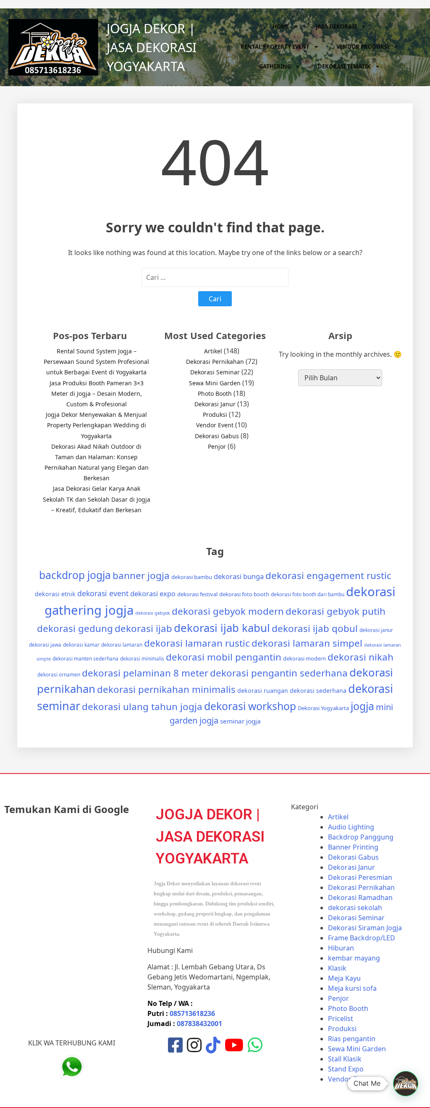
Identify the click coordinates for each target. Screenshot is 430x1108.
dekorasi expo (153, 593)
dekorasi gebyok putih (335, 611)
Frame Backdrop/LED (361, 937)
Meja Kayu (344, 978)
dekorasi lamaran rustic (197, 643)
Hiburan (341, 948)
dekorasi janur (376, 629)
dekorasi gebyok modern (228, 611)
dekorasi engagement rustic (328, 575)
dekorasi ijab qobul (315, 628)
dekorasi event (102, 593)
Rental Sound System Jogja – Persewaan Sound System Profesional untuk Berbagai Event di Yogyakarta (96, 361)
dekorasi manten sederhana (85, 658)
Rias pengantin (351, 1038)
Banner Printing (353, 847)
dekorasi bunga (239, 576)
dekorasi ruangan (262, 691)
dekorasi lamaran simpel (307, 643)
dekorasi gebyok (152, 613)
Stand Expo (346, 1069)
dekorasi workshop (250, 706)
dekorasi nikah (360, 656)
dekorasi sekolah (355, 907)
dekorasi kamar (81, 644)
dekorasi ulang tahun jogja (142, 706)
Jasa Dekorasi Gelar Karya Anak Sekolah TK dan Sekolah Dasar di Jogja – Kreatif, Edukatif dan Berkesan (96, 498)
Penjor (217, 446)
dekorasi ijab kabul (222, 627)
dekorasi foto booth (244, 594)
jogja (362, 706)
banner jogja (141, 575)
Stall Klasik (345, 1058)
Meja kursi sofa (352, 988)
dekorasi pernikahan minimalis (166, 689)
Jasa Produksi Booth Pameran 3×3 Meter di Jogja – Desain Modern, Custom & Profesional (97, 393)
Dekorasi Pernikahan (215, 362)
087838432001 (199, 1023)
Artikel (213, 351)
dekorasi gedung (75, 628)
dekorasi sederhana (318, 691)
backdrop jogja (75, 575)
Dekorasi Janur (215, 404)
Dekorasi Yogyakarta (323, 708)
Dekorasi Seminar (215, 372)
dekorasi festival (197, 594)
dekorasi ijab (143, 628)
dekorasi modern (304, 658)
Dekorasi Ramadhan (360, 897)
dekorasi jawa (45, 644)
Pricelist (340, 1018)
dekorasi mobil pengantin (223, 656)
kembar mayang (354, 958)
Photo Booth (215, 393)
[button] (405, 1083)
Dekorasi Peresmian (360, 877)
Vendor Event (214, 425)
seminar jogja (240, 721)
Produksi (215, 414)
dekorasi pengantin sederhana (279, 672)
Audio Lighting (351, 827)
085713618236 (192, 1013)
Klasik (337, 968)
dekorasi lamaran (121, 644)
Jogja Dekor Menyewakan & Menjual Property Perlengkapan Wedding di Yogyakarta (96, 425)
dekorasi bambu (191, 577)
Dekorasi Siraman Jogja (365, 927)
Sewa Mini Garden (215, 383)
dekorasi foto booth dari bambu (307, 594)
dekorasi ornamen (58, 674)
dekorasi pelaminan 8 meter (145, 672)
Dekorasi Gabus (217, 436)
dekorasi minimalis (142, 658)
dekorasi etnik (55, 594)
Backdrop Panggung (360, 837)
